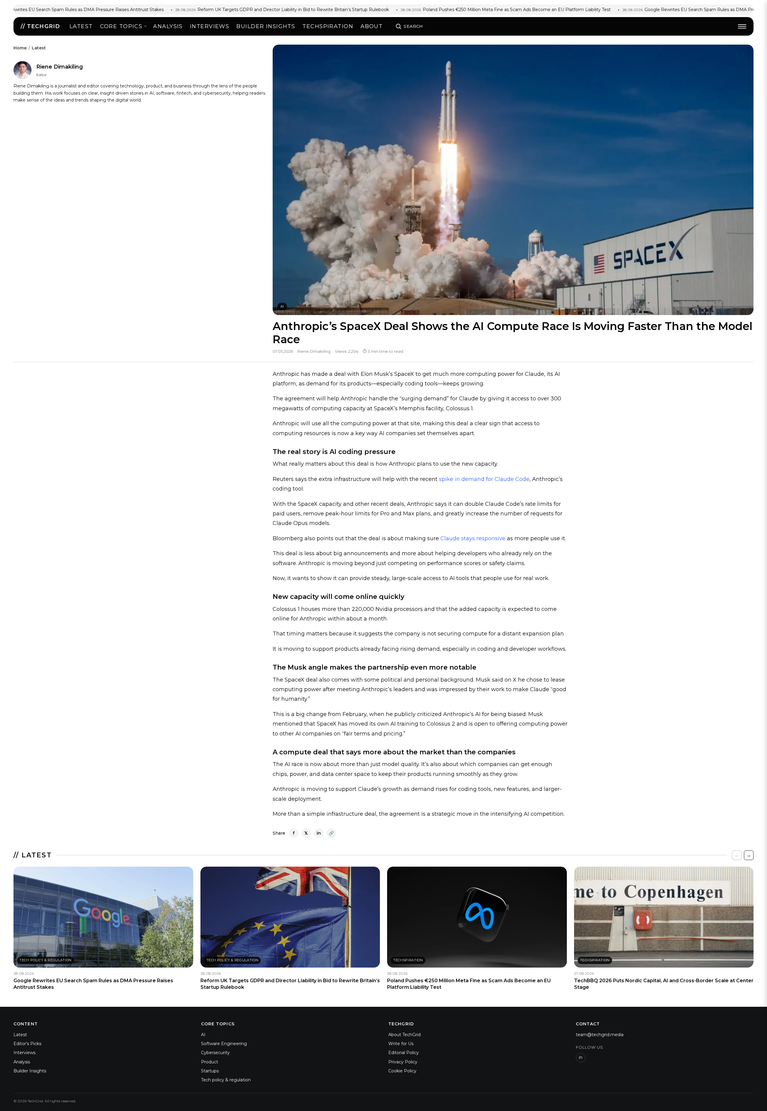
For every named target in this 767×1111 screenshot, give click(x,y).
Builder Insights (29, 1071)
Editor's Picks (27, 1043)
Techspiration (327, 26)
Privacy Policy (402, 1062)
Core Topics (121, 26)
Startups (210, 1071)
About (371, 26)
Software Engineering (224, 1043)
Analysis (168, 26)
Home (20, 48)
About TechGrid (404, 1034)
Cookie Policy (402, 1071)
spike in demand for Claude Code (484, 479)
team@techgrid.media (599, 1034)
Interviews (209, 26)
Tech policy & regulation (226, 1080)
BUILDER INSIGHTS (265, 26)
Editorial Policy (403, 1052)
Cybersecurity (215, 1052)
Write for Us (400, 1043)
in (580, 1057)
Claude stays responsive (472, 538)
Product (209, 1062)
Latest (81, 26)
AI (282, 306)
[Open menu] (742, 26)
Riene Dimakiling (59, 66)
